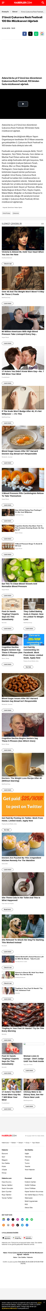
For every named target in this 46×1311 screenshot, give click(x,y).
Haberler (5, 1150)
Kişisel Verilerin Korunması (34, 1191)
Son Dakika (6, 1163)
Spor (3, 1157)
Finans (27, 1160)
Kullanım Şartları (30, 1182)
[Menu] (3, 2)
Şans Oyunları (7, 1191)
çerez (40, 1303)
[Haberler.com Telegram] (22, 1225)
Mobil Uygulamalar (31, 1201)
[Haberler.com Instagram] (17, 1220)
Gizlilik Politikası (30, 1185)
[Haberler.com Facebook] (8, 1220)
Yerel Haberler (30, 1169)
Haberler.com (7, 1178)
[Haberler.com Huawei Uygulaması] (27, 1237)
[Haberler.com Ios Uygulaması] (6, 1237)
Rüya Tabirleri (6, 1195)
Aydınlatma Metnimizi (9, 1308)
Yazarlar (27, 1166)
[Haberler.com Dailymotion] (27, 1225)
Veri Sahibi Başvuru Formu (34, 1195)
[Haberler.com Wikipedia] (8, 1225)
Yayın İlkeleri (36, 1142)
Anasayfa (5, 12)
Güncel (14, 12)
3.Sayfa (4, 1169)
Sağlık (27, 1153)
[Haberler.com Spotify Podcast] (31, 1220)
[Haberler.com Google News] (3, 1220)
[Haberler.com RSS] (3, 1225)
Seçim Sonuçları (7, 1188)
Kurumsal (28, 1178)
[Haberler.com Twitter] (13, 1220)
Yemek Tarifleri (7, 1198)
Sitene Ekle (29, 1207)
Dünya (4, 1173)
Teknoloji (28, 1157)
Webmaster (29, 1198)
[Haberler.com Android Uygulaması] (17, 1237)
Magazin (5, 1160)
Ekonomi (5, 1153)
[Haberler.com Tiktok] (17, 1225)
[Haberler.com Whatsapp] (27, 1220)
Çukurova (16, 213)
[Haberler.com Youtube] (13, 1225)
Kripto (4, 1166)
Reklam (13, 1142)
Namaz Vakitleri (7, 1185)
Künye (27, 1142)
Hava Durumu (6, 1182)
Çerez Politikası (30, 1188)
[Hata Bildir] (21, 1262)
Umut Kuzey (6, 213)
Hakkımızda (5, 1142)
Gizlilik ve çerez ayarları (10, 1262)
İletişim (21, 1142)
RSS (26, 1204)
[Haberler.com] (9, 1136)
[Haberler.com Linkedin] (22, 1220)
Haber (15, 1257)
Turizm (27, 1163)
